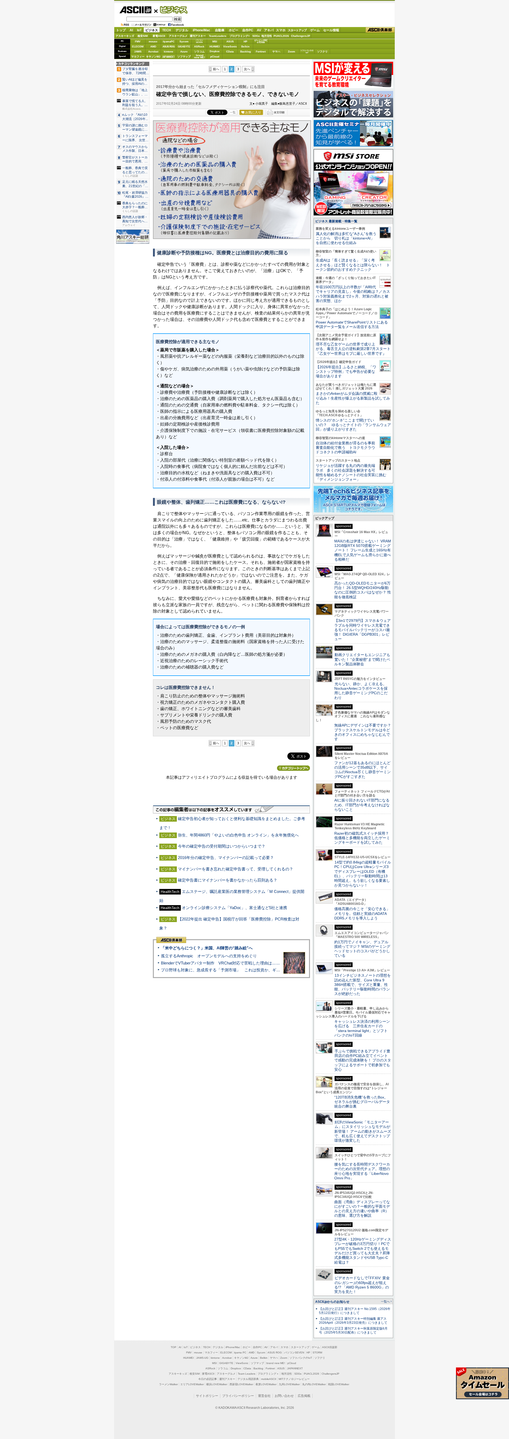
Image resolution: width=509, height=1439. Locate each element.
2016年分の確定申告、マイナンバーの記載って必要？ (226, 857)
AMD (153, 46)
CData (230, 51)
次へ (247, 69)
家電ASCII (159, 35)
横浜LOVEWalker (216, 1384)
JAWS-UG (202, 1357)
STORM (317, 1352)
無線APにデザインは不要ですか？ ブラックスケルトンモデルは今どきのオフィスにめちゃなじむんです (364, 732)
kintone (168, 51)
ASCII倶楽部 (380, 30)
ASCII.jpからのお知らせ (332, 1302)
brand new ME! (275, 1363)
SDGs (256, 35)
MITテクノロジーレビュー (294, 1379)
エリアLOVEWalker (192, 1384)
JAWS (138, 51)
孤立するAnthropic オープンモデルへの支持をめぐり (209, 956)
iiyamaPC (168, 41)
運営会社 (264, 1396)
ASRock (199, 46)
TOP (173, 1347)
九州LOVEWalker (289, 1384)
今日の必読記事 (207, 1379)
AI (131, 30)
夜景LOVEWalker (266, 1384)
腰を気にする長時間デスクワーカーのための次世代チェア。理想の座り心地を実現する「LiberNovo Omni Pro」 (362, 1171)
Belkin (245, 46)
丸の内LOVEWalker (314, 1384)
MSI (214, 41)
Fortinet (261, 51)
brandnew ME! (199, 56)
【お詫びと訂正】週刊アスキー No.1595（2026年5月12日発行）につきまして (354, 1311)
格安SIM (143, 35)
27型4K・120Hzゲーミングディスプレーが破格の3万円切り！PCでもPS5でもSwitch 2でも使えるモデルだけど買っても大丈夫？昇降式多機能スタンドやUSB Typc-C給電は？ (362, 1250)
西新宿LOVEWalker (241, 1384)
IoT (139, 30)
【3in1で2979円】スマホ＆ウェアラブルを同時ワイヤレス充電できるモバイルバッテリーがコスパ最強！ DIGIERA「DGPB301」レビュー (362, 629)
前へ (216, 69)
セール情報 (331, 30)
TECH (166, 30)
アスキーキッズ (125, 35)
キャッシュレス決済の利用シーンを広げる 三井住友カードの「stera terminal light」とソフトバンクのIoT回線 (362, 1028)
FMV (138, 41)
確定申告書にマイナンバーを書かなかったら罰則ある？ (227, 880)
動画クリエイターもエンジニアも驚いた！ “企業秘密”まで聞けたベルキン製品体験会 (362, 659)
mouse (153, 41)
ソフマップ (184, 56)
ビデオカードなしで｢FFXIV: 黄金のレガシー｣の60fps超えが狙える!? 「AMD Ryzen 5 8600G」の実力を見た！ (362, 1285)
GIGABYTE (184, 46)
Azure (184, 51)
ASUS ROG (169, 46)
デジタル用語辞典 (248, 1379)
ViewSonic (230, 46)
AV (259, 30)
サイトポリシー (207, 1396)
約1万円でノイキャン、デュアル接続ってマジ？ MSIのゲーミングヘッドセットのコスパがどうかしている (362, 949)
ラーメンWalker (168, 1384)
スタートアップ (297, 30)
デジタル (181, 30)
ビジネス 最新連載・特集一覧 (336, 221)
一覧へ (385, 1301)
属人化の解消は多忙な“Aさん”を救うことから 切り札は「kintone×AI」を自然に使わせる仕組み (346, 238)
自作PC (247, 30)
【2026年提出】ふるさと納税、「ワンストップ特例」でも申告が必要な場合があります (346, 371)
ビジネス (170, 10)
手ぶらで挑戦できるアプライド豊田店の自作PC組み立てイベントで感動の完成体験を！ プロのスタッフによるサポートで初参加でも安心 (362, 1060)
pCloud (214, 56)
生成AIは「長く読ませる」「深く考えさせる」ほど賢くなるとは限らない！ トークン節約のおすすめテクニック (353, 265)
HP (245, 41)
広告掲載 (304, 1396)
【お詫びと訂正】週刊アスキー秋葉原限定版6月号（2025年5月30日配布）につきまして (353, 1330)
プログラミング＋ (268, 1373)
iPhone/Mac (201, 30)
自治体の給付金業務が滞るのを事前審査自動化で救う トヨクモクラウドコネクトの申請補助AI (345, 447)
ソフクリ (322, 51)
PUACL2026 (281, 35)
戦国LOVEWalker (338, 1384)
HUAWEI (214, 46)
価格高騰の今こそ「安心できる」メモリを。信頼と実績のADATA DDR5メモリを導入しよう (362, 913)
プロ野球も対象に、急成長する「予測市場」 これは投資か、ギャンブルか (228, 970)
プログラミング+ (240, 35)
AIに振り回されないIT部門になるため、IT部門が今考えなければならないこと (362, 805)
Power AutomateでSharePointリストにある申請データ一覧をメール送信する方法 (352, 324)
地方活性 (266, 35)
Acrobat (153, 51)
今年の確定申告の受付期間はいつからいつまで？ (221, 846)
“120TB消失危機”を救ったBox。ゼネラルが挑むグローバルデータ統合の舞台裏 (362, 1102)
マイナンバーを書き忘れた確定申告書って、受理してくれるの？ (235, 869)
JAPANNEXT (168, 57)
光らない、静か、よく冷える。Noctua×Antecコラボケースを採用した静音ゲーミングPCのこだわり (361, 691)
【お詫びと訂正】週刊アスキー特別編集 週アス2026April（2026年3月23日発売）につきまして (353, 1321)
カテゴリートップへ (293, 768)
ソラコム (199, 51)
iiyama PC (240, 1352)
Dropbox (215, 51)
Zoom (291, 51)
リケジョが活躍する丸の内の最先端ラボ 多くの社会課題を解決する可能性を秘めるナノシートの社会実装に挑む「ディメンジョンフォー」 (351, 472)
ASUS (230, 41)
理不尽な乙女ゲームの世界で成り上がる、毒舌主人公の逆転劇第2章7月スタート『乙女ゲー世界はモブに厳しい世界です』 (353, 349)
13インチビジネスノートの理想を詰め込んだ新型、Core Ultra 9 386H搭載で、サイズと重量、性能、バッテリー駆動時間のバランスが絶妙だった (362, 984)
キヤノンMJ (153, 56)
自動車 (220, 30)
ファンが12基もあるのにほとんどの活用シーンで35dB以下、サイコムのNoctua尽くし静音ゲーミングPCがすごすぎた (362, 770)
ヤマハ (276, 51)
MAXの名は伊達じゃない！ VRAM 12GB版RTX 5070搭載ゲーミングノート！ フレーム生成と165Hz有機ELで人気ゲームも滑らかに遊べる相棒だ (362, 550)
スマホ (281, 30)
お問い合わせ (284, 1396)
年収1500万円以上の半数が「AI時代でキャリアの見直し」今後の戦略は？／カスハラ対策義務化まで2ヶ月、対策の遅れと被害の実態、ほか (353, 294)
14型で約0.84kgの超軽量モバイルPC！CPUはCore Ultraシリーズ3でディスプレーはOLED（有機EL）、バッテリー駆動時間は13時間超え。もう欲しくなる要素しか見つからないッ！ (362, 873)
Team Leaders (246, 1373)
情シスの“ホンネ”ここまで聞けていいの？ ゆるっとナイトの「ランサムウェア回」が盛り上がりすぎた (353, 425)
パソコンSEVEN (199, 41)
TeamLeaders (217, 35)
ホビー (233, 30)
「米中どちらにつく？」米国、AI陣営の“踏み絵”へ (207, 948)
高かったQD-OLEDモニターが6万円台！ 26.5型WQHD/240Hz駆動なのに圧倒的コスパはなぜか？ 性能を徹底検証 (362, 590)
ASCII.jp (135, 9)
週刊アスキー (198, 35)
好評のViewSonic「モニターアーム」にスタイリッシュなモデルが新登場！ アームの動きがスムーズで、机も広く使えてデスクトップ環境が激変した (362, 1131)
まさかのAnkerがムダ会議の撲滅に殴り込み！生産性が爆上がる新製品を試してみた (353, 398)
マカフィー (137, 56)
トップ (121, 30)
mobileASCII (268, 1379)
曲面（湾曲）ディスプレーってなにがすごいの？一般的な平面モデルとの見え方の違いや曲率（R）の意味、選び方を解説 (362, 1209)
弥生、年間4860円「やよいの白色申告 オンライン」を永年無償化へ (238, 835)
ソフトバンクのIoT (306, 52)
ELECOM (137, 46)
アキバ (269, 30)
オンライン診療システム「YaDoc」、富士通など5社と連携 (234, 907)
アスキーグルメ (178, 35)
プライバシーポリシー (238, 1396)
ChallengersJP (300, 35)
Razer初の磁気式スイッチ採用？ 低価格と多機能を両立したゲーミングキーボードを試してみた (363, 838)
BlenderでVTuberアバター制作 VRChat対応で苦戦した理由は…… (220, 963)
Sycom (183, 41)
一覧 (233, 112)
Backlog (245, 51)
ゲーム (315, 30)
